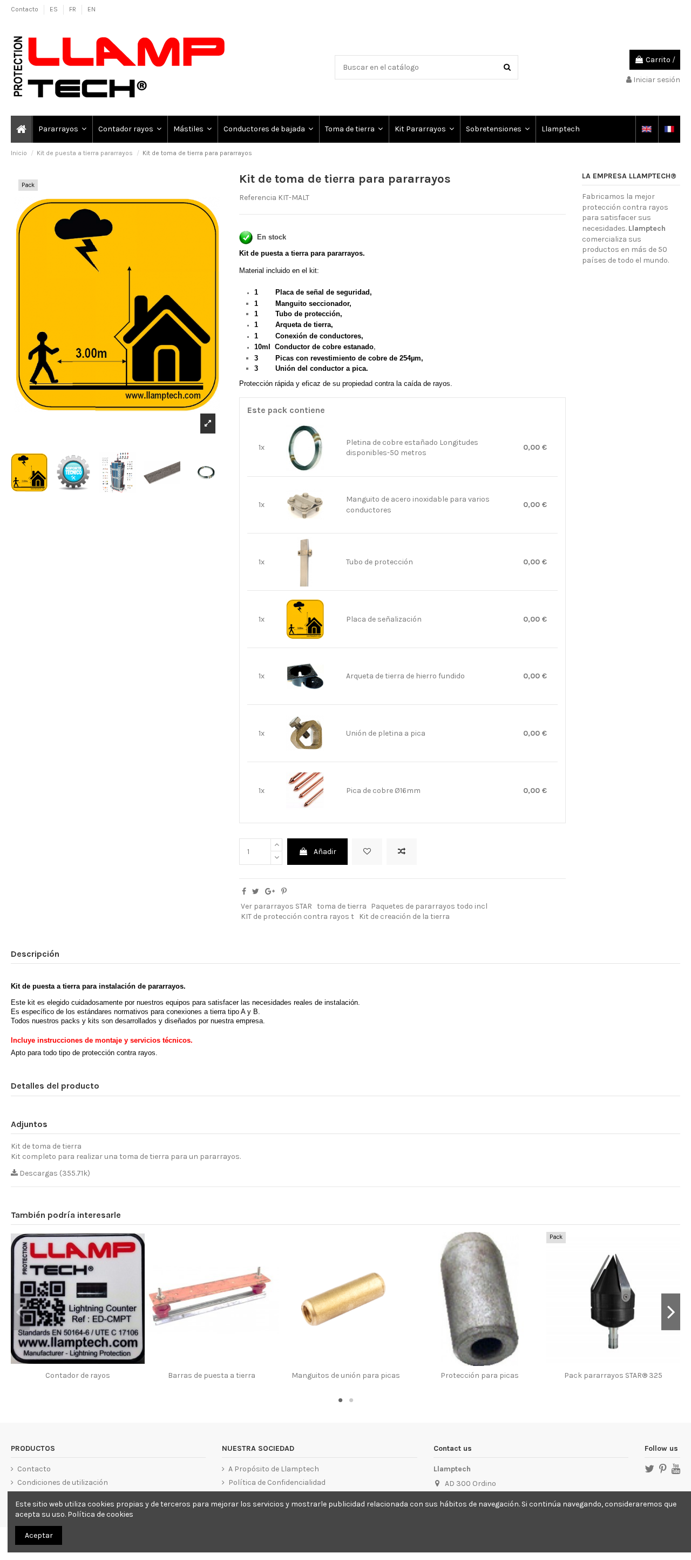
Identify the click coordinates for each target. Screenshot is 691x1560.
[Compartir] (244, 891)
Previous (20, 1312)
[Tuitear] (255, 891)
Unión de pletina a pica (385, 733)
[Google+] (270, 891)
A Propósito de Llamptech (273, 1469)
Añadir (325, 851)
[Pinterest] (284, 891)
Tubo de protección (379, 561)
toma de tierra (342, 906)
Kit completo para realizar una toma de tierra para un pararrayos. (126, 1156)
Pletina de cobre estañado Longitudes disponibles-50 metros (412, 448)
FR (73, 9)
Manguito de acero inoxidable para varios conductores (418, 505)
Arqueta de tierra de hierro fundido (405, 676)
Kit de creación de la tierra (404, 916)
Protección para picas (480, 1375)
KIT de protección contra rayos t (297, 916)
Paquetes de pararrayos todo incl (429, 906)
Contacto (25, 9)
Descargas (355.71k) (54, 1173)
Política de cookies (100, 1514)
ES (54, 9)
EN (91, 9)
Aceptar (39, 1535)
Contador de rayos (77, 1375)
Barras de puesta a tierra (211, 1375)
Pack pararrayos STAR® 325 (613, 1375)
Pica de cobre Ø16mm (383, 790)
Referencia (257, 197)
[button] (62, 129)
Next (670, 1312)
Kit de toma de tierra (46, 1146)
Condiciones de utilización (62, 1482)
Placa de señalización (384, 619)
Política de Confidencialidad (277, 1482)
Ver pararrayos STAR (276, 906)
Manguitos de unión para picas (346, 1375)
